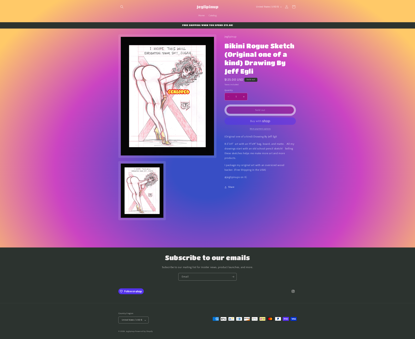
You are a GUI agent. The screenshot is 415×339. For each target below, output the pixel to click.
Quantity (229, 90)
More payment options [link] (260, 129)
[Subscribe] (233, 277)
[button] (121, 6)
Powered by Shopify (144, 332)
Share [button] (231, 187)
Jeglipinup (130, 332)
